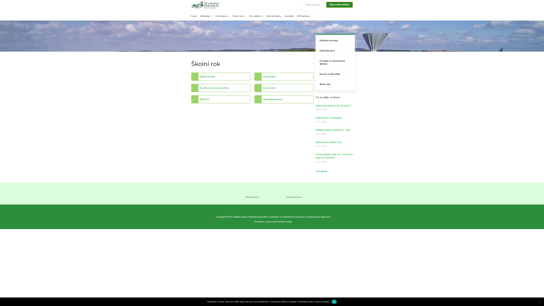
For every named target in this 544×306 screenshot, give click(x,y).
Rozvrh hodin (269, 88)
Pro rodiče (254, 16)
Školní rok (238, 16)
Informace (221, 16)
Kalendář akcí (269, 76)
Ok (334, 301)
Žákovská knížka (339, 4)
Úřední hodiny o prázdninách (329, 118)
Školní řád (204, 99)
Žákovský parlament (272, 99)
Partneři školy (273, 16)
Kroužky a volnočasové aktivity (214, 88)
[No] (540, 301)
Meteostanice (294, 197)
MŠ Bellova (303, 16)
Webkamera (252, 197)
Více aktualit (321, 171)
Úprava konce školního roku (329, 142)
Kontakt (289, 16)
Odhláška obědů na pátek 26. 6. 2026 (333, 130)
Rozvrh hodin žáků (330, 74)
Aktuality (205, 16)
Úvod (193, 16)
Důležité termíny (207, 76)
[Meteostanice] (294, 191)
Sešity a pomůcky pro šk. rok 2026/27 (333, 105)
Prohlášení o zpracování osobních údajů (273, 221)
